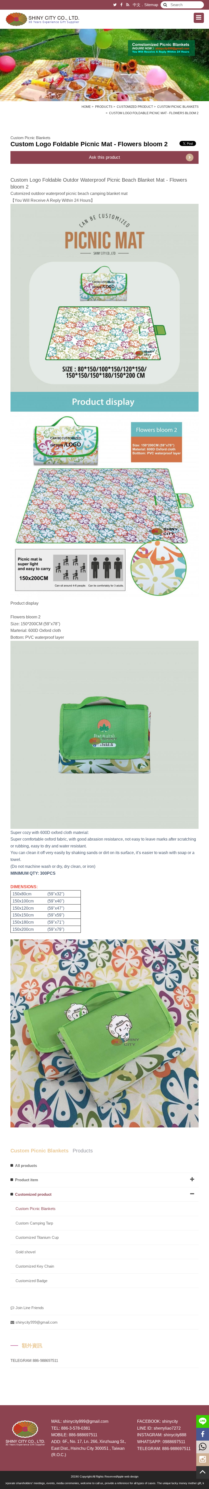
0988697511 (174, 1442)
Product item (26, 1180)
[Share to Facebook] (121, 5)
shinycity (170, 1421)
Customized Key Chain (35, 1266)
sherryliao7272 (167, 1428)
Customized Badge (31, 1281)
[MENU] (199, 18)
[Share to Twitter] (115, 5)
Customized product (135, 107)
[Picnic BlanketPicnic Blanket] (104, 60)
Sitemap (151, 5)
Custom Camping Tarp (34, 1223)
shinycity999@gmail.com (37, 1322)
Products (103, 107)
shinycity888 (175, 1435)
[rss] (127, 5)
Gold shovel (25, 1252)
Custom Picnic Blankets (178, 107)
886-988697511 (83, 1435)
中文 (136, 5)
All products (26, 1165)
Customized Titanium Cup (37, 1237)
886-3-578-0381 (75, 1428)
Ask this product (104, 157)
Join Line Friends (30, 1308)
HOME (86, 107)
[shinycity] (42, 19)
